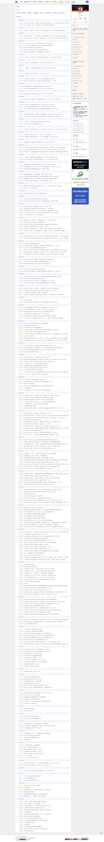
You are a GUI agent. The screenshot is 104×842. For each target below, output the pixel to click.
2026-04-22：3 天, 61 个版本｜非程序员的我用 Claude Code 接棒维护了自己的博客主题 (35, 45)
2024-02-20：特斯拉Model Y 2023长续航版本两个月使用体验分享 (31, 222)
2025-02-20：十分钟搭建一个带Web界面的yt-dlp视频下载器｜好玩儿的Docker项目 (34, 121)
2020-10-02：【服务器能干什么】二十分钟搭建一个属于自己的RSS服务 (32, 796)
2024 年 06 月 (21, 183)
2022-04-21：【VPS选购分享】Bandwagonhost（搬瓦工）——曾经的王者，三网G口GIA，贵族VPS (37, 575)
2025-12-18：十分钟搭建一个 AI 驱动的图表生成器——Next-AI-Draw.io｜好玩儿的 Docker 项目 (37, 62)
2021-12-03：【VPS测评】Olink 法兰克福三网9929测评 (29, 666)
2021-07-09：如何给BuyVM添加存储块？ (27, 708)
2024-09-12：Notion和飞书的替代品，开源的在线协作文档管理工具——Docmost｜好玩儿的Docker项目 (38, 159)
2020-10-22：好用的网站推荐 (24, 787)
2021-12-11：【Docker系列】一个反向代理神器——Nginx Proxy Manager (33, 659)
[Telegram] (86, 22)
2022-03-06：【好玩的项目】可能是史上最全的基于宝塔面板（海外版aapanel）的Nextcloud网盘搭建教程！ (39, 614)
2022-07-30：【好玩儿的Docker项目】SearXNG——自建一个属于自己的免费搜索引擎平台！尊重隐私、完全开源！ (40, 489)
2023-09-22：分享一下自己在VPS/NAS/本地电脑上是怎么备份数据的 (32, 269)
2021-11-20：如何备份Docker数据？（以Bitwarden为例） (30, 671)
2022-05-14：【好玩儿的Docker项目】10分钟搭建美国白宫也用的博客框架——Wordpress (36, 540)
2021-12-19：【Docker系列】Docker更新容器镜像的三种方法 (30, 655)
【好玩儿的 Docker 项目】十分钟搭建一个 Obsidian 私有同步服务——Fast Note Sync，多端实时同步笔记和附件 (79, 128)
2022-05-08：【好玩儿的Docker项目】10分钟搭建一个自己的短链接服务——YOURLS (35, 546)
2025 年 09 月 (21, 76)
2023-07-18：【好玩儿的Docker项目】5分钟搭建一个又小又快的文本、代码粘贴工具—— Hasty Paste (38, 290)
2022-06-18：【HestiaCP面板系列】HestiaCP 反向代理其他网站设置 (32, 516)
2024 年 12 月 (21, 131)
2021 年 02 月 (21, 760)
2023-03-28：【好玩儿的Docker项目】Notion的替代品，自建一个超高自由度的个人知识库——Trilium (38, 345)
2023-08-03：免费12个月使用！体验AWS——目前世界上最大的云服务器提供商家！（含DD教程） (37, 282)
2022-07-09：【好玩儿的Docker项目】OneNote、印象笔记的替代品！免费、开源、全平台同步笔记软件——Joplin (40, 500)
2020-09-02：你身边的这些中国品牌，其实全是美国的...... (30, 816)
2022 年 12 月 (21, 392)
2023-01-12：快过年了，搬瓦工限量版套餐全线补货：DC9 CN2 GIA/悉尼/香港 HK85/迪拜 (36, 385)
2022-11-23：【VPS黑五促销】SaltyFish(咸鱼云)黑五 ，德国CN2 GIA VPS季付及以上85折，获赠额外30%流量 (39, 421)
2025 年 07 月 (21, 91)
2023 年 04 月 (21, 320)
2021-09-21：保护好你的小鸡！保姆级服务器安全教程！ (29, 676)
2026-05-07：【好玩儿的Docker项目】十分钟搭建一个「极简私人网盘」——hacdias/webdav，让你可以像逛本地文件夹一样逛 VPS (43, 38)
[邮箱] (82, 22)
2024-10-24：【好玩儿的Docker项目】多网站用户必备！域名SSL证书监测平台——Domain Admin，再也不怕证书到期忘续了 (42, 147)
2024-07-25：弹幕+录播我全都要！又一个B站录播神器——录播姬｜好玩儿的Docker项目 (35, 174)
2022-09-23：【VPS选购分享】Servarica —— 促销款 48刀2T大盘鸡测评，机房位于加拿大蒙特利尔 (37, 453)
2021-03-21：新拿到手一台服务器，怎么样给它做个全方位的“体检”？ (32, 753)
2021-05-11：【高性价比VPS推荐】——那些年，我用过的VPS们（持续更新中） (34, 723)
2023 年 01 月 (21, 376)
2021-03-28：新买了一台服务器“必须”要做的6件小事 (29, 747)
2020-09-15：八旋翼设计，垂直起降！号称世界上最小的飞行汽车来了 (32, 807)
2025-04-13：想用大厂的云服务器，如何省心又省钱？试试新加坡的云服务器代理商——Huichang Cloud (38, 108)
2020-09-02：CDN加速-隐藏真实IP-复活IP (27, 822)
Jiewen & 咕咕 (32, 838)
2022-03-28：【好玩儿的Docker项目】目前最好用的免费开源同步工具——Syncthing (34, 605)
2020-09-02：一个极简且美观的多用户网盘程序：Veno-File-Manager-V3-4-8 (33, 820)
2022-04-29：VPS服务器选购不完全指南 (26, 564)
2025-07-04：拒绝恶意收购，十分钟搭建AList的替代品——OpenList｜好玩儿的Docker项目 (36, 93)
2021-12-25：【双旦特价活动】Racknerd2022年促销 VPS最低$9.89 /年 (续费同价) (34, 651)
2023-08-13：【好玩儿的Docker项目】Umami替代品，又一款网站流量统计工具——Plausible (36, 280)
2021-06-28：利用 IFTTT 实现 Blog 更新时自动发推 (29, 716)
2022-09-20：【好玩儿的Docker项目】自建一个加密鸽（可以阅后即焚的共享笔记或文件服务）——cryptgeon (39, 462)
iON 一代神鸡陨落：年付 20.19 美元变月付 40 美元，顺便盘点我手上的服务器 (79, 125)
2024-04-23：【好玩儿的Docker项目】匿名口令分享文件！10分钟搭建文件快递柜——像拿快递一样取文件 (39, 200)
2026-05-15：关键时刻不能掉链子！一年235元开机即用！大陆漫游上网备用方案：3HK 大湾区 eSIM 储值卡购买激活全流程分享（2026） (45, 35)
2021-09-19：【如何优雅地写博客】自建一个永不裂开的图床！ (30, 681)
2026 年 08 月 (21, 20)
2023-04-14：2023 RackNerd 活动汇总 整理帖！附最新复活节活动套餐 (32, 331)
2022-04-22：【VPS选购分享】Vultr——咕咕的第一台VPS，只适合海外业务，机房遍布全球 (36, 573)
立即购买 (75, 57)
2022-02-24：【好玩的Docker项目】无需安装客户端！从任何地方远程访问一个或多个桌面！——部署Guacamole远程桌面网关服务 (43, 619)
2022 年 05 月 (21, 529)
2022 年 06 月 (21, 505)
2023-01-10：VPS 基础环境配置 (25, 387)
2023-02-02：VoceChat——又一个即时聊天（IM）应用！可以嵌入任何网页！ (33, 374)
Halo (21, 838)
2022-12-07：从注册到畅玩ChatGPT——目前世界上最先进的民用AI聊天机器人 (34, 403)
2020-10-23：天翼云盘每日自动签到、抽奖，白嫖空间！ (29, 785)
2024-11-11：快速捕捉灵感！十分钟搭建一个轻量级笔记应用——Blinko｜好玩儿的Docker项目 (37, 142)
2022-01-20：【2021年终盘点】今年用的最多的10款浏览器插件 (31, 631)
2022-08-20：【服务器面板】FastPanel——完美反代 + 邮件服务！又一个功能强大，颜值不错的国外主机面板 (39, 478)
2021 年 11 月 (21, 668)
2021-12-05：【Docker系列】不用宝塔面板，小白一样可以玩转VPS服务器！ (33, 661)
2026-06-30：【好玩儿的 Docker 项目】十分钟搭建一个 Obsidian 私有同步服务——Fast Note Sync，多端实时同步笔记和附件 (42, 30)
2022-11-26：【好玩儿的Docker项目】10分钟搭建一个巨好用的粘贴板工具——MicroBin (35, 413)
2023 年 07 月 (21, 285)
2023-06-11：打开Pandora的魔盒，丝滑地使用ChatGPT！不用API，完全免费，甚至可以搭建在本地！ (38, 302)
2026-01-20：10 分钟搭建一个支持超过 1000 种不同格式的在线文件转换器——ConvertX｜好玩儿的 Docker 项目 (40, 57)
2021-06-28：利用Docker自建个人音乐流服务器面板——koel (30, 718)
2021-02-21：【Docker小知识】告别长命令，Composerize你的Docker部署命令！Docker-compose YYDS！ (39, 763)
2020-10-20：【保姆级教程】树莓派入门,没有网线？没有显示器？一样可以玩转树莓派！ (35, 789)
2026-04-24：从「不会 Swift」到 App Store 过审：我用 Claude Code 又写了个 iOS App (35, 43)
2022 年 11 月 (21, 410)
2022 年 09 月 (21, 450)
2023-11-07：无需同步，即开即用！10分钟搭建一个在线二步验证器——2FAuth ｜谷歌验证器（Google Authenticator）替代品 (43, 252)
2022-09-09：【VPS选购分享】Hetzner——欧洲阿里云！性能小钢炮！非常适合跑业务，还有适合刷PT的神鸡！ (40, 466)
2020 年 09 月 (21, 798)
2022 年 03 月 (21, 596)
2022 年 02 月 (21, 616)
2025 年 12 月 (21, 59)
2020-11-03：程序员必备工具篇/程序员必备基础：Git (29, 780)
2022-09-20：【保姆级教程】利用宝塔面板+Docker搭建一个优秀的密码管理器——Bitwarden (36, 457)
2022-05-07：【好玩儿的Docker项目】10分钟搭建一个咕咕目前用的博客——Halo (34, 548)
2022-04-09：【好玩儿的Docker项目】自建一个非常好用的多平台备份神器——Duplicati (35, 587)
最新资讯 (41, 1)
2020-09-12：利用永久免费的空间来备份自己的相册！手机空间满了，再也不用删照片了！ (36, 809)
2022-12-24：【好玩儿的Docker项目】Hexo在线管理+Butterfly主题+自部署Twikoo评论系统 (36, 397)
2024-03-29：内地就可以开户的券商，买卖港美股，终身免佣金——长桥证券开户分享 (35, 206)
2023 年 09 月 (21, 266)
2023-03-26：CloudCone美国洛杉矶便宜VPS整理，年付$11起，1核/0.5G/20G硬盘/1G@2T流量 (37, 349)
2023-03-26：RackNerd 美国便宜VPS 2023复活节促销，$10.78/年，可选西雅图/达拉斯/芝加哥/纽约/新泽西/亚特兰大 (41, 347)
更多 (74, 1)
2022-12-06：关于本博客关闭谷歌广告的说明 (27, 405)
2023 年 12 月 (21, 233)
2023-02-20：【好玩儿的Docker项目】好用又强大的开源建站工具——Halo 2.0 (33, 367)
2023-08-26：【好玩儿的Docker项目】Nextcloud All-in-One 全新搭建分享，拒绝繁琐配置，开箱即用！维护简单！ (40, 276)
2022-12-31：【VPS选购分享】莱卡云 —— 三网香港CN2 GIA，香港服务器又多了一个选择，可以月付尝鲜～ (39, 395)
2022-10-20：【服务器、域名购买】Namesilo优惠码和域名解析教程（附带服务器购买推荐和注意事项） (38, 439)
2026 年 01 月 (21, 54)
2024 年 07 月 (21, 171)
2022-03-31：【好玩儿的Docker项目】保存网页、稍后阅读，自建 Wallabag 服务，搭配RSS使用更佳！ (38, 599)
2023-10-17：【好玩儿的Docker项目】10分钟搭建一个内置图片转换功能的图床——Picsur (36, 261)
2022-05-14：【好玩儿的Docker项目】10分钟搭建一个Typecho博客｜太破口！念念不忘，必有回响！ (38, 542)
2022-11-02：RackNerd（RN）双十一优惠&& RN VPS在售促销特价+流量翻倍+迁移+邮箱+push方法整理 (38, 434)
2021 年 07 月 (21, 706)
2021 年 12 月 (21, 646)
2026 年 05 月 (21, 33)
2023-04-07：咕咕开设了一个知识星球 (26, 336)
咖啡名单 (48, 1)
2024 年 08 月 (21, 161)
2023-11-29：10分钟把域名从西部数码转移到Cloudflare (29, 243)
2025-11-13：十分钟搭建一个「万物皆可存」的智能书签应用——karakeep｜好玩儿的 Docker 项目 (37, 68)
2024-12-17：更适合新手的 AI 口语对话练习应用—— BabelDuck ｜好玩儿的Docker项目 (35, 134)
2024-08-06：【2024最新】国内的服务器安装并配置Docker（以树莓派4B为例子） (34, 168)
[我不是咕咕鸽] (17, 2)
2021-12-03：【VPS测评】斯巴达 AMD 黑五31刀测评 (29, 664)
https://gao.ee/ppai (76, 114)
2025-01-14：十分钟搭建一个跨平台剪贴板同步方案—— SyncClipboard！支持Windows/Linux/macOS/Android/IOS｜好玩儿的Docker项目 (45, 129)
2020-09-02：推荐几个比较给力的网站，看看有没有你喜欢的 (30, 818)
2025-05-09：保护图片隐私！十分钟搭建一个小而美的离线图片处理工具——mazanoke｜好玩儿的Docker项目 (39, 99)
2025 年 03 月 (21, 111)
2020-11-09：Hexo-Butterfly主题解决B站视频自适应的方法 (30, 776)
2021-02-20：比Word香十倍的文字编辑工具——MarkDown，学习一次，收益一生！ (35, 765)
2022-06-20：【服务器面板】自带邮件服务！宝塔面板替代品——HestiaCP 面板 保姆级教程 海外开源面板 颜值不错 (40, 509)
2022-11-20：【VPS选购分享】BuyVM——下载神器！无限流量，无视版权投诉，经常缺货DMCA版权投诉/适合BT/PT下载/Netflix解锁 (44, 428)
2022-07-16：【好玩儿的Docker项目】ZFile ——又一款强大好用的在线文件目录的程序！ (35, 498)
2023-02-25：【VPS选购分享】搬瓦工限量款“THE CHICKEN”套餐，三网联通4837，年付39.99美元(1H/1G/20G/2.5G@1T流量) (43, 359)
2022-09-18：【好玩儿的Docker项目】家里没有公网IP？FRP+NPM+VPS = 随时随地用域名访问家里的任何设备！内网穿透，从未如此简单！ (45, 464)
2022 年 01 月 (21, 626)
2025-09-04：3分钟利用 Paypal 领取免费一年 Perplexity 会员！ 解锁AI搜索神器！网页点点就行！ (37, 78)
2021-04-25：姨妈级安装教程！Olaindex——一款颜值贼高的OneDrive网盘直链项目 (35, 733)
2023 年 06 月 (21, 297)
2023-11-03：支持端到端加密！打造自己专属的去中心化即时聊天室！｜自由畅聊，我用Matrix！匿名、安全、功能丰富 (41, 254)
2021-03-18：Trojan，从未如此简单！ (26, 755)
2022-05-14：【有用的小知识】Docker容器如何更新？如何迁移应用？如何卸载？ (34, 538)
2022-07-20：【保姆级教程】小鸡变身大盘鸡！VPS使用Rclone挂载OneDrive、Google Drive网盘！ (37, 491)
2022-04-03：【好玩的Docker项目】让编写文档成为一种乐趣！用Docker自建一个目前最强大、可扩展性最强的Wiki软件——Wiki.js (43, 592)
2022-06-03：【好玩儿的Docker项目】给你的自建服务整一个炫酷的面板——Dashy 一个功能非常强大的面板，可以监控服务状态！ (43, 522)
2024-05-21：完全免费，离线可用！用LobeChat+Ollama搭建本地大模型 (32, 193)
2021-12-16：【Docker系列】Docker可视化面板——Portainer (30, 657)
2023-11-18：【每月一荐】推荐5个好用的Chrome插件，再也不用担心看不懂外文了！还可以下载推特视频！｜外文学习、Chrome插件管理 (45, 249)
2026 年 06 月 (21, 27)
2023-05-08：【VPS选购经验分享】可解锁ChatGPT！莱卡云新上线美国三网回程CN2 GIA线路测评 (37, 315)
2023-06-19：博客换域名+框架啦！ (25, 300)
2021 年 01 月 (21, 767)
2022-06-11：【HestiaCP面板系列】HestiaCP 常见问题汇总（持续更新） (32, 518)
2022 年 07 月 (21, 487)
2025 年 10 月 (21, 70)
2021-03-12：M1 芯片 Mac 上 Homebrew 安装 (28, 757)
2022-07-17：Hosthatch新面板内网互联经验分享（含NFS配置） (31, 496)
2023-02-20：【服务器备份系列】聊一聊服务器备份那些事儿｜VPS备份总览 (33, 365)
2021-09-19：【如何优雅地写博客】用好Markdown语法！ (29, 683)
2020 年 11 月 (21, 773)
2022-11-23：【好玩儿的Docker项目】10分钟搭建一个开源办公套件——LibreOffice (34, 423)
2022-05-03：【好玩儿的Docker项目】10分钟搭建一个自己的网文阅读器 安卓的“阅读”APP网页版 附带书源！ (39, 550)
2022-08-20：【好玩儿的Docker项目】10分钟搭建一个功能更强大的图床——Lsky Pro (35, 480)
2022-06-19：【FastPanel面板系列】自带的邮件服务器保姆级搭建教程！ (32, 514)
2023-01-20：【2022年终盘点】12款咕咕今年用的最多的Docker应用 (32, 379)
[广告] (80, 164)
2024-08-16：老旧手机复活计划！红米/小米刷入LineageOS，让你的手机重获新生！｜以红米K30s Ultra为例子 (40, 166)
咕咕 (79, 13)
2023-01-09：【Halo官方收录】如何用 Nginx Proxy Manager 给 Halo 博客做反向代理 (35, 390)
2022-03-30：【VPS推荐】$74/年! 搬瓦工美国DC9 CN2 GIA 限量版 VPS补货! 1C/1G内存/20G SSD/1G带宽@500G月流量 (42, 601)
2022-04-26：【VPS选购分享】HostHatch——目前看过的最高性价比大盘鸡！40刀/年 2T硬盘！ (37, 568)
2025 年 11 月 (21, 65)
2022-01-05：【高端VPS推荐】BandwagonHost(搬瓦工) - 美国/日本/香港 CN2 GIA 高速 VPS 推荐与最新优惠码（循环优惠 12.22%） (44, 643)
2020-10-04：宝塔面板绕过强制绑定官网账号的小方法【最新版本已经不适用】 (34, 794)
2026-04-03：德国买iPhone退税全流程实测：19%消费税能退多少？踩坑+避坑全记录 (35, 51)
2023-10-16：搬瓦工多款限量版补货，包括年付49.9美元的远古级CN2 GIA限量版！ (34, 263)
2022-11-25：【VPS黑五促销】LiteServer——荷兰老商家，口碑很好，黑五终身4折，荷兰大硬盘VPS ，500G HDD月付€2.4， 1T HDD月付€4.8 (46, 417)
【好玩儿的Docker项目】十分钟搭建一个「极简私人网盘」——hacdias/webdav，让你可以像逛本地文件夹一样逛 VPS (79, 132)
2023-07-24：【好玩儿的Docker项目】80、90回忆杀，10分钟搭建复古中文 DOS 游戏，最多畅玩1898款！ (39, 288)
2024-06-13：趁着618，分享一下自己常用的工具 (28, 188)
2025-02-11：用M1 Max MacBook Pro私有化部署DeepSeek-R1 (31, 123)
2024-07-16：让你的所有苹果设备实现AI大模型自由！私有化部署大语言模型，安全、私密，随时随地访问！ (39, 176)
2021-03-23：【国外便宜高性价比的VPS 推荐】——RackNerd (30, 749)
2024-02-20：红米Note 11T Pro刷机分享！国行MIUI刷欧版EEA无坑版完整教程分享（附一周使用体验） (38, 224)
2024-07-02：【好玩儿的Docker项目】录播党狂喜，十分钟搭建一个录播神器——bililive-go (36, 180)
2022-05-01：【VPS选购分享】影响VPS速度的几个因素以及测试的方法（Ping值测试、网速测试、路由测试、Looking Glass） (42, 559)
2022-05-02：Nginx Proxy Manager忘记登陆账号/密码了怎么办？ (31, 555)
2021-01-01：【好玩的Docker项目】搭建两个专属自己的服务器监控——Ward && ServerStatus (36, 770)
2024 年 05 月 (21, 190)
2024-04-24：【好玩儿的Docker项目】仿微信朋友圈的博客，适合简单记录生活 (33, 198)
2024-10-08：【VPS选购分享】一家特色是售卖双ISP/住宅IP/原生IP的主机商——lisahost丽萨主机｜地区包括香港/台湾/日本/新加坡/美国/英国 (45, 151)
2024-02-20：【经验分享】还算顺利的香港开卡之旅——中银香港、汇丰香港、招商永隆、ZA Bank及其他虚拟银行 (40, 228)
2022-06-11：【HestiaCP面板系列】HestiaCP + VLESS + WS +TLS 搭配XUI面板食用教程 (36, 520)
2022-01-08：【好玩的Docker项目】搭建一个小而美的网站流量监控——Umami (34, 639)
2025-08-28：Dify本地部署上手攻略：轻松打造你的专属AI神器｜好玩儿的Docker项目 (35, 86)
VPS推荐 (54, 1)
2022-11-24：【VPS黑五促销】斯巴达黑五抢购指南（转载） (30, 419)
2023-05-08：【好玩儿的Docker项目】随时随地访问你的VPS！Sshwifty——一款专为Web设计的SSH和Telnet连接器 (40, 318)
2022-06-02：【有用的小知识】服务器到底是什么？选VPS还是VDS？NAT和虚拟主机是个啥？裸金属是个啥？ (39, 524)
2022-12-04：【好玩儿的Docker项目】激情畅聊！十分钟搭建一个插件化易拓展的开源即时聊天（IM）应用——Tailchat (41, 408)
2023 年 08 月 (21, 273)
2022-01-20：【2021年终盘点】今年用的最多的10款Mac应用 (30, 629)
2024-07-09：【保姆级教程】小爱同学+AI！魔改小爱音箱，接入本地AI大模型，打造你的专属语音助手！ (38, 178)
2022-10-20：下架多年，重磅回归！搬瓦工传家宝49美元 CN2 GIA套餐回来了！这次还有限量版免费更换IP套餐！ (40, 441)
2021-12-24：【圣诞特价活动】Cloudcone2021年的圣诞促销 (30, 653)
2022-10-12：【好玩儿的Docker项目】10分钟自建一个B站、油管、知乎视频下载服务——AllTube (37, 448)
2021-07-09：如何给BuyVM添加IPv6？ (26, 710)
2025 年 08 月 (21, 83)
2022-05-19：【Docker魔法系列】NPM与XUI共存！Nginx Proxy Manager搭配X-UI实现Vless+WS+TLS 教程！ (39, 536)
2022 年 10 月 (21, 437)
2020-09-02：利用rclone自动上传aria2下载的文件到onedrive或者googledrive (33, 828)
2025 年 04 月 (21, 101)
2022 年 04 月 (21, 562)
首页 (22, 1)
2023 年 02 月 (21, 354)
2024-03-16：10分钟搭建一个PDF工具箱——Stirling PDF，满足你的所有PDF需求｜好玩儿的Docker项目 (39, 212)
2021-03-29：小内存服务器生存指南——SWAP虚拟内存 (29, 745)
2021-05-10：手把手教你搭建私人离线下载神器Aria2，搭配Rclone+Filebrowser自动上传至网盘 (37, 725)
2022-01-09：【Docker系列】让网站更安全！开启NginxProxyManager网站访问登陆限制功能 (36, 635)
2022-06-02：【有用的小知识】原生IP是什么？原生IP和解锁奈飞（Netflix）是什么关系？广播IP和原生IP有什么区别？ (41, 526)
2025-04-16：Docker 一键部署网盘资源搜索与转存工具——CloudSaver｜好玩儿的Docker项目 (37, 106)
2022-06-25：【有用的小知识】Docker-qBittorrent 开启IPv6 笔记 (31, 507)
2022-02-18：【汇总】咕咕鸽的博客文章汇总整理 (28, 623)
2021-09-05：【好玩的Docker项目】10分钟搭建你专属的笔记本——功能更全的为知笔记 (35, 687)
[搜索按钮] (87, 2)
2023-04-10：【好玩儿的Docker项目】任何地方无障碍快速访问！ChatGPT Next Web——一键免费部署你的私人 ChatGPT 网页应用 (43, 333)
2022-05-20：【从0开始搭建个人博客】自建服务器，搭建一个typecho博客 (33, 534)
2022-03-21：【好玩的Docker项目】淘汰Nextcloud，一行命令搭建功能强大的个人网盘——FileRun (37, 607)
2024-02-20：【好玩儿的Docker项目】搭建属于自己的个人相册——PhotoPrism (34, 226)
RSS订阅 (68, 1)
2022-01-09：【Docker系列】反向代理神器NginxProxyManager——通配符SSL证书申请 (35, 637)
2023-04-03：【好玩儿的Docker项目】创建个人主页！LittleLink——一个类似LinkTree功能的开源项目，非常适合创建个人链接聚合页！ (44, 338)
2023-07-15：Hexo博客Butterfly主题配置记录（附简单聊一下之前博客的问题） (34, 292)
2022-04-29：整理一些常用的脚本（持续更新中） (28, 566)
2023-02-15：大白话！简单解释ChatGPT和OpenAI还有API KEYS (31, 369)
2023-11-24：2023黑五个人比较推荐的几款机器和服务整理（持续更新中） (33, 247)
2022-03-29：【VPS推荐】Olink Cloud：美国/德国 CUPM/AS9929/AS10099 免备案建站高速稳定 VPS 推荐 (39, 603)
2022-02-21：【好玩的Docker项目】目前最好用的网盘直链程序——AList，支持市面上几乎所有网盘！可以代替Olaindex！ (42, 621)
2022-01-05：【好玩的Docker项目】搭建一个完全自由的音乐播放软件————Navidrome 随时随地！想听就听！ (40, 641)
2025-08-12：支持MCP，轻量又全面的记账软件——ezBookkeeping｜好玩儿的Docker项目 (36, 88)
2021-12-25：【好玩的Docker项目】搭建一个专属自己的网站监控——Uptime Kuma (34, 649)
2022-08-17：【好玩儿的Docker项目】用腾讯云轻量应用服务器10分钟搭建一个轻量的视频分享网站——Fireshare (40, 482)
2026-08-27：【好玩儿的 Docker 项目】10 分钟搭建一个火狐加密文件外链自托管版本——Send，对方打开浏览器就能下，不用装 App (44, 23)
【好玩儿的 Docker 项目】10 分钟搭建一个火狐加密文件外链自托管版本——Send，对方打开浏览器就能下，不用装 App (79, 123)
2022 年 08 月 (21, 471)
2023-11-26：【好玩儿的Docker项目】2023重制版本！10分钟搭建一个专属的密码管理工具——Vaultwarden (39, 245)
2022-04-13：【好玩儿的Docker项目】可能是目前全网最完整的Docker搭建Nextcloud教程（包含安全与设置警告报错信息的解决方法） (44, 585)
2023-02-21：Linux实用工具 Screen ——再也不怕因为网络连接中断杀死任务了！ (34, 363)
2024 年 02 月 (21, 217)
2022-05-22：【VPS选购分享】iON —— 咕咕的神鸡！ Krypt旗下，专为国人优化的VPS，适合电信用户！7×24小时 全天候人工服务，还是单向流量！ (47, 532)
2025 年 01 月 (21, 126)
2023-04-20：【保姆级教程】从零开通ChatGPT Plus (29, 325)
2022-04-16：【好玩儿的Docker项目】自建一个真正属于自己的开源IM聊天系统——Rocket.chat (37, 579)
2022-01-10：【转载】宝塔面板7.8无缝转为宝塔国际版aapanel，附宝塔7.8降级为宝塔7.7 (35, 633)
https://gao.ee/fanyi (81, 108)
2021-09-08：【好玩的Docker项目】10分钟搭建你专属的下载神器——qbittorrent (34, 685)
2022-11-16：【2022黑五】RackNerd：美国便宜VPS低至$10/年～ (31, 430)
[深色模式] (101, 832)
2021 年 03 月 (21, 742)
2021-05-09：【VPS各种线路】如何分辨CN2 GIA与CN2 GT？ (30, 727)
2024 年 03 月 (21, 203)
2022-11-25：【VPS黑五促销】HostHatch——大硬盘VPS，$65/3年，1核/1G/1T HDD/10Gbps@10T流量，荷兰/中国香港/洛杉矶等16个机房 (45, 415)
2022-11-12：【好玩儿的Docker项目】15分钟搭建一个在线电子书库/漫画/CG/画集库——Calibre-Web (38, 432)
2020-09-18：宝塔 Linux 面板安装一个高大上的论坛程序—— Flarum (32, 803)
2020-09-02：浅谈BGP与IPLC (24, 824)
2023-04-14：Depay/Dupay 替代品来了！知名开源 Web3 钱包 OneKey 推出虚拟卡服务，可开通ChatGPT (39, 329)
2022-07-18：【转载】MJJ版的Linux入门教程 (27, 493)
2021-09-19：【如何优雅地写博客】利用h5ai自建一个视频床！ (30, 679)
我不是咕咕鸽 (24, 836)
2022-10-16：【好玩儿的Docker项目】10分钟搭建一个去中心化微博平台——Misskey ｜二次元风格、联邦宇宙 (39, 446)
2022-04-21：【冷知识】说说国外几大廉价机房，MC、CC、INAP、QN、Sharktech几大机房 (36, 577)
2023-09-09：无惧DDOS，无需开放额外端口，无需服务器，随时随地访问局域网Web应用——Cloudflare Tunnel (40, 271)
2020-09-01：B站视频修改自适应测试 (26, 830)
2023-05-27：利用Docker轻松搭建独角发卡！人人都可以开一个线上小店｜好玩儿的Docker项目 (37, 309)
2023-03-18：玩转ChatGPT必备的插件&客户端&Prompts (30, 351)
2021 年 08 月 (21, 690)
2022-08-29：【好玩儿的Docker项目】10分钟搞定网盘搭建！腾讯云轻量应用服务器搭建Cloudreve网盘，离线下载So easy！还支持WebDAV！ (45, 473)
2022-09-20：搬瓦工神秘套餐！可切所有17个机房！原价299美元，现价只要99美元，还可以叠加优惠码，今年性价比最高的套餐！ (43, 459)
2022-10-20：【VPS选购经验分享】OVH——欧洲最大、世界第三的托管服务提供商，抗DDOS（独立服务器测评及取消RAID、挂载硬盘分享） (45, 444)
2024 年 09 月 (21, 154)
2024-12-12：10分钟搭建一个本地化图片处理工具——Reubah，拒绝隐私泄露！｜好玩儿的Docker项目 (38, 136)
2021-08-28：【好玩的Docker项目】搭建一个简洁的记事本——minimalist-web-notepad (35, 692)
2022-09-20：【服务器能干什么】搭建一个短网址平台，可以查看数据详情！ (33, 455)
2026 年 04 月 (21, 40)
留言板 (35, 1)
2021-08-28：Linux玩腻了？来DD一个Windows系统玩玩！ (30, 694)
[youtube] (74, 22)
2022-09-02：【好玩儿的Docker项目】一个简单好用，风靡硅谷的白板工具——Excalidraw (36, 468)
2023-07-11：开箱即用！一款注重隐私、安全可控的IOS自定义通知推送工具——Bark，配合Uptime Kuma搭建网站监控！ (42, 294)
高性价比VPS (28, 1)
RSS (83, 837)
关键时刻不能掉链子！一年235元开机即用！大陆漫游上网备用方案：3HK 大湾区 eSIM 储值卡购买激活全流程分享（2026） (79, 130)
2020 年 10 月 (21, 782)
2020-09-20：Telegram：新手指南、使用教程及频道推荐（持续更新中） (32, 801)
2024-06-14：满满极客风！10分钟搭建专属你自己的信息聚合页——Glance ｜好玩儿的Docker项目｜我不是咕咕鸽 (40, 185)
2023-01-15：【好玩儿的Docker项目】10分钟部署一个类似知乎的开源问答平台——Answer (36, 381)
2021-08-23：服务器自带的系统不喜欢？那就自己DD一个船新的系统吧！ (33, 697)
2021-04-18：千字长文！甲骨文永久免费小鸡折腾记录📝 (29, 735)
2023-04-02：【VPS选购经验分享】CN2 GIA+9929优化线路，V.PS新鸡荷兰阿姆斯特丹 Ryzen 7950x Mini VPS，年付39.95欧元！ (43, 340)
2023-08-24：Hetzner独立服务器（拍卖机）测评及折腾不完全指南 (31, 278)
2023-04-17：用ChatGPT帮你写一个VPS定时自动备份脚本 (30, 327)
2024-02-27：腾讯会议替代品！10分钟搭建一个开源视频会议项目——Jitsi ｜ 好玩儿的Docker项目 (37, 220)
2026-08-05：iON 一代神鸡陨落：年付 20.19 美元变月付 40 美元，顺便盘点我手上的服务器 (36, 25)
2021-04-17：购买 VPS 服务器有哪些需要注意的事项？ (29, 737)
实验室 (61, 1)
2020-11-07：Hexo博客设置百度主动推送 (27, 778)
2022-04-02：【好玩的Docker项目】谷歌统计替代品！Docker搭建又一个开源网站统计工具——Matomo (38, 594)
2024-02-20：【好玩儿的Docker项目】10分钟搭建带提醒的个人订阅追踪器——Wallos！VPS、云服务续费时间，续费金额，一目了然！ (44, 230)
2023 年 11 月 (21, 240)
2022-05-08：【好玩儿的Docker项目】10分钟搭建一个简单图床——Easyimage (34, 544)
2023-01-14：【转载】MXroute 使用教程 (26, 383)
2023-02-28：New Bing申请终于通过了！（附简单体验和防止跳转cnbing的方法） (34, 357)
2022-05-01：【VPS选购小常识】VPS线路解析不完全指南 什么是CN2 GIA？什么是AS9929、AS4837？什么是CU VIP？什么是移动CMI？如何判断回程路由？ (48, 557)
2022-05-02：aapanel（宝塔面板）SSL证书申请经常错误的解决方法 (32, 553)
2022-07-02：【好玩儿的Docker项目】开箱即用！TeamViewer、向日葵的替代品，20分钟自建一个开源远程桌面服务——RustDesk (43, 502)
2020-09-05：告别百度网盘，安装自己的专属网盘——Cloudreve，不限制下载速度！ (35, 814)
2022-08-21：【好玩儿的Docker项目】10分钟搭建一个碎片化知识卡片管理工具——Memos (36, 475)
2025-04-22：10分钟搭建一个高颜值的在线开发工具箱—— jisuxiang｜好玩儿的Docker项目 (36, 104)
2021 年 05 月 (21, 721)
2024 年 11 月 (21, 139)
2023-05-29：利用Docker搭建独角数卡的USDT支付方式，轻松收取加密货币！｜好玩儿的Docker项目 (38, 307)
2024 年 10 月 (21, 144)
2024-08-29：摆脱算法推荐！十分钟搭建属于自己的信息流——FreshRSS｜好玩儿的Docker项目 (37, 164)
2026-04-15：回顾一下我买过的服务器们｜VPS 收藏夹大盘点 (30, 47)
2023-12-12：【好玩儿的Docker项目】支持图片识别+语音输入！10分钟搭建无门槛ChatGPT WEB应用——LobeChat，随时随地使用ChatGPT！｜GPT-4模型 (48, 238)
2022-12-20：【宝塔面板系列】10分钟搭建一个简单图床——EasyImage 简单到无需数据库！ (36, 399)
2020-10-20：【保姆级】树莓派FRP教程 (26, 791)
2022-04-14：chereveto (23, 583)
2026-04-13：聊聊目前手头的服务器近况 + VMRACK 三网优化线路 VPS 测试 (33, 49)
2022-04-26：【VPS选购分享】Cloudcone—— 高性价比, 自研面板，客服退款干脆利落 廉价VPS (37, 571)
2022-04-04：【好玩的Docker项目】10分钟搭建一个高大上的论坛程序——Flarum (34, 589)
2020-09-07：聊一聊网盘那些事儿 (25, 812)
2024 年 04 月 (21, 196)
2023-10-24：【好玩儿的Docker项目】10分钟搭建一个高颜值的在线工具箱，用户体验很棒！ (36, 259)
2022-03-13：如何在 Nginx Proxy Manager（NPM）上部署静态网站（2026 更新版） (35, 612)
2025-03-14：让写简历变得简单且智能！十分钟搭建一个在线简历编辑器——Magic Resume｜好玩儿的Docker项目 (40, 114)
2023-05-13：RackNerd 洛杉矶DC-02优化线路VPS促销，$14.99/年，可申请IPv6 (34, 313)
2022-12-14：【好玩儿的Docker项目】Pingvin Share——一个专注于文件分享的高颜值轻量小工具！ (37, 401)
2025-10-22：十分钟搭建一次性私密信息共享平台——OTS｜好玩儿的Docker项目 (34, 73)
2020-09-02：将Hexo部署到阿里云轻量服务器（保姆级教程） (30, 826)
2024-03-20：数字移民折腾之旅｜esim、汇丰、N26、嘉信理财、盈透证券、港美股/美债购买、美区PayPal (39, 210)
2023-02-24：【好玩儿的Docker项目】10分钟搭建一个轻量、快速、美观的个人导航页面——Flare (37, 361)
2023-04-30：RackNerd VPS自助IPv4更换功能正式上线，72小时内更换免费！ (34, 323)
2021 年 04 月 (21, 730)
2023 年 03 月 (21, 342)
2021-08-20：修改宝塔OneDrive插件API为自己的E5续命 (29, 699)
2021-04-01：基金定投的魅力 (24, 739)
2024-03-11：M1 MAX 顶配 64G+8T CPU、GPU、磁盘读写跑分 (31, 214)
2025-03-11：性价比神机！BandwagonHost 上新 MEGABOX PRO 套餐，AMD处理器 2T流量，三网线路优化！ (40, 116)
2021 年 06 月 (21, 713)
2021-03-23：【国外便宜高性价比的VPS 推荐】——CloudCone (31, 751)
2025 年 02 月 (21, 119)
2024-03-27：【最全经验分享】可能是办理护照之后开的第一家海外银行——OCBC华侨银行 (36, 208)
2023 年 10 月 (21, 256)
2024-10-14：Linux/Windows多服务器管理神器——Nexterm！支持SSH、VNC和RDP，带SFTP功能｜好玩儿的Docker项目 (42, 149)
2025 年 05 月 (21, 96)
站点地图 (86, 837)
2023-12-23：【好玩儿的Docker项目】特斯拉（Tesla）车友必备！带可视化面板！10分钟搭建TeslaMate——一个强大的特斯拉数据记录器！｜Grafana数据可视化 (49, 236)
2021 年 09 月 (21, 674)
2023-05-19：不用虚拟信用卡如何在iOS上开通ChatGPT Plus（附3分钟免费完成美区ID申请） (36, 311)
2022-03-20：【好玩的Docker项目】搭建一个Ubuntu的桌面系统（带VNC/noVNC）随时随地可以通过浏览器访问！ (40, 610)
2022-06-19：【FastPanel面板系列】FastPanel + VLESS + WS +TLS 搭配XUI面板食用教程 (36, 511)
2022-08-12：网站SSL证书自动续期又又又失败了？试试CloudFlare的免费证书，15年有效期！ (37, 484)
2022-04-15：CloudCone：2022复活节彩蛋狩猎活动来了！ (30, 581)
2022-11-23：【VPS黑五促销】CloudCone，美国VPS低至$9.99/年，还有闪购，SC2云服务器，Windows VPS (39, 426)
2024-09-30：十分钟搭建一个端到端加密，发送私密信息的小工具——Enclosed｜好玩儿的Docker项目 (38, 157)
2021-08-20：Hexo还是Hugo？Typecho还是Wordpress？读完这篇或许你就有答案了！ (35, 701)
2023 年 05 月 (21, 304)
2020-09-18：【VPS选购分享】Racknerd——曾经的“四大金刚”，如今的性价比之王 (34, 805)
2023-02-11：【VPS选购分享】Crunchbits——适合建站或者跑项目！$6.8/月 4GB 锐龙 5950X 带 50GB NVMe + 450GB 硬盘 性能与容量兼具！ (46, 372)
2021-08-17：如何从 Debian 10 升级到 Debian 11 (28, 703)
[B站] (78, 22)
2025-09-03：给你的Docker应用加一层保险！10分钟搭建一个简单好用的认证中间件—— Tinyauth (37, 80)
